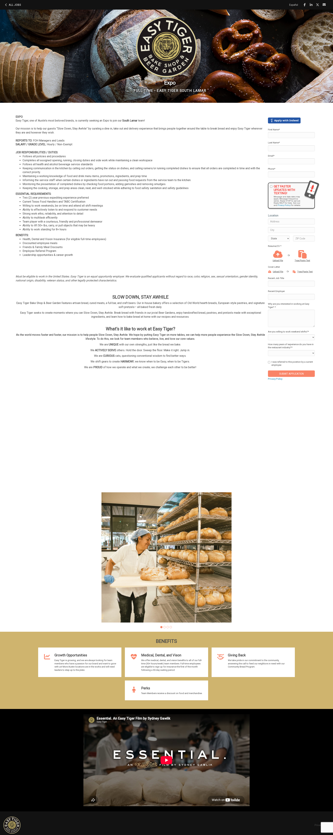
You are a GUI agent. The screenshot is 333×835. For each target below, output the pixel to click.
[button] (161, 627)
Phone (271, 169)
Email (271, 156)
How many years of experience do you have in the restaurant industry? (291, 346)
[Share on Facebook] (305, 4)
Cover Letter (274, 267)
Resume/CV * (274, 246)
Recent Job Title (276, 278)
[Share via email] (324, 4)
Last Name (274, 142)
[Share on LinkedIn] (311, 4)
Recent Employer (276, 291)
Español (293, 4)
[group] (166, 557)
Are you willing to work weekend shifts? (288, 331)
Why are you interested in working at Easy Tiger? (288, 305)
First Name (274, 129)
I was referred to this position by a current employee (292, 363)
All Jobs (15, 4)
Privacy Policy (284, 205)
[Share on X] (318, 4)
